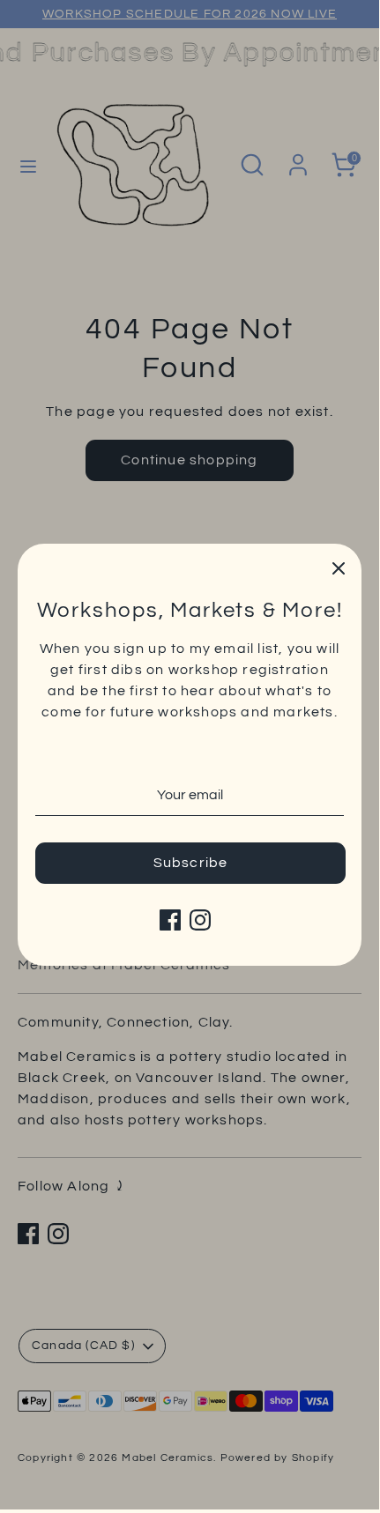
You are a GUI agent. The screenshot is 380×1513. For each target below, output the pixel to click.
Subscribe (190, 863)
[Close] (338, 566)
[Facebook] (170, 920)
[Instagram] (200, 920)
